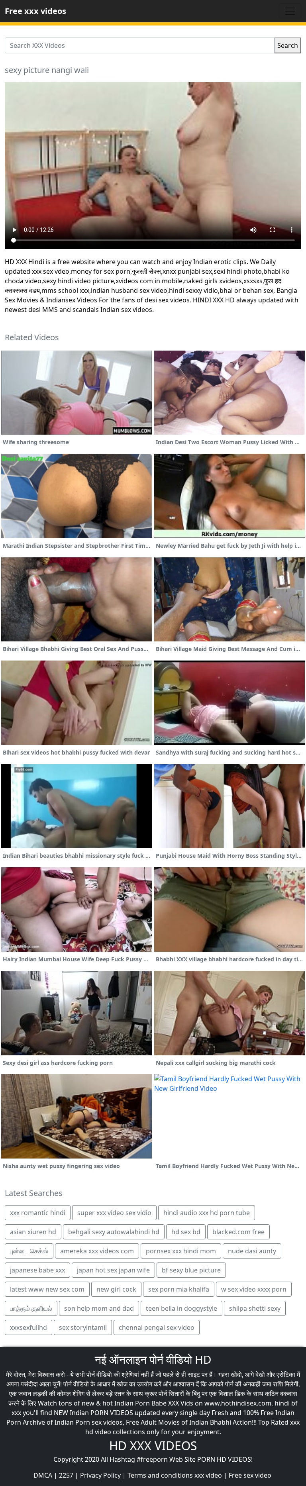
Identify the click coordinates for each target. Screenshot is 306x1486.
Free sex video (250, 1475)
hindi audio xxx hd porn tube (206, 1212)
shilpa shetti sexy (254, 1308)
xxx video (208, 1475)
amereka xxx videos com (97, 1251)
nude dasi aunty (252, 1251)
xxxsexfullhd (28, 1327)
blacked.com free (238, 1231)
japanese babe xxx (37, 1270)
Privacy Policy (100, 1475)
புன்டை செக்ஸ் (29, 1251)
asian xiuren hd (33, 1231)
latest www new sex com (47, 1289)
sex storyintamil (83, 1327)
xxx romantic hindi (37, 1212)
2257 (66, 1475)
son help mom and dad (99, 1308)
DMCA (42, 1475)
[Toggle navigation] (290, 11)
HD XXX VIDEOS (153, 1445)
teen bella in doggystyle (181, 1308)
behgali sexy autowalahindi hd (113, 1231)
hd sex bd (185, 1231)
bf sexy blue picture (191, 1270)
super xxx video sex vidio (114, 1212)
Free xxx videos (35, 11)
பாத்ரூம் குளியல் (31, 1308)
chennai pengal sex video (156, 1327)
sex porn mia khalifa (178, 1289)
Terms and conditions (160, 1475)
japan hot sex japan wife (113, 1270)
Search (287, 45)
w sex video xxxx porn (253, 1289)
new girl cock (116, 1289)
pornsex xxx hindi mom (181, 1251)
